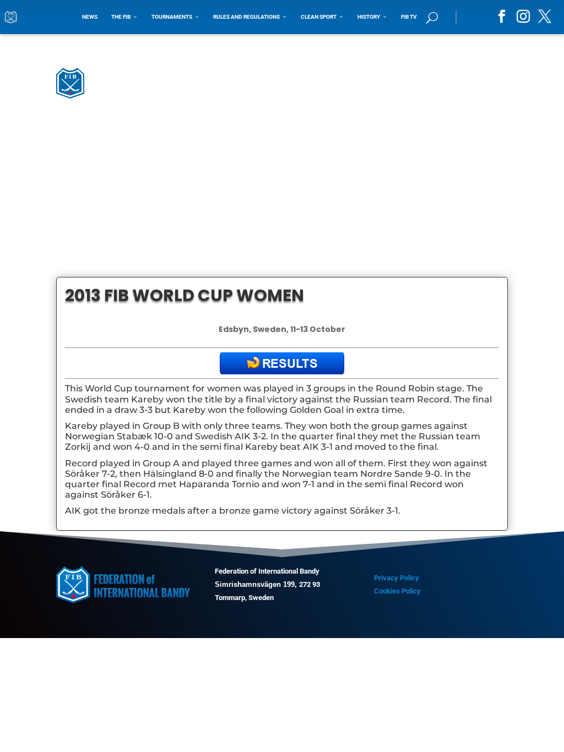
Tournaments (175, 16)
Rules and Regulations (250, 16)
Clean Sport (322, 16)
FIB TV (409, 16)
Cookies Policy (397, 591)
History (372, 16)
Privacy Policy (396, 578)
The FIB (124, 16)
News (89, 16)
